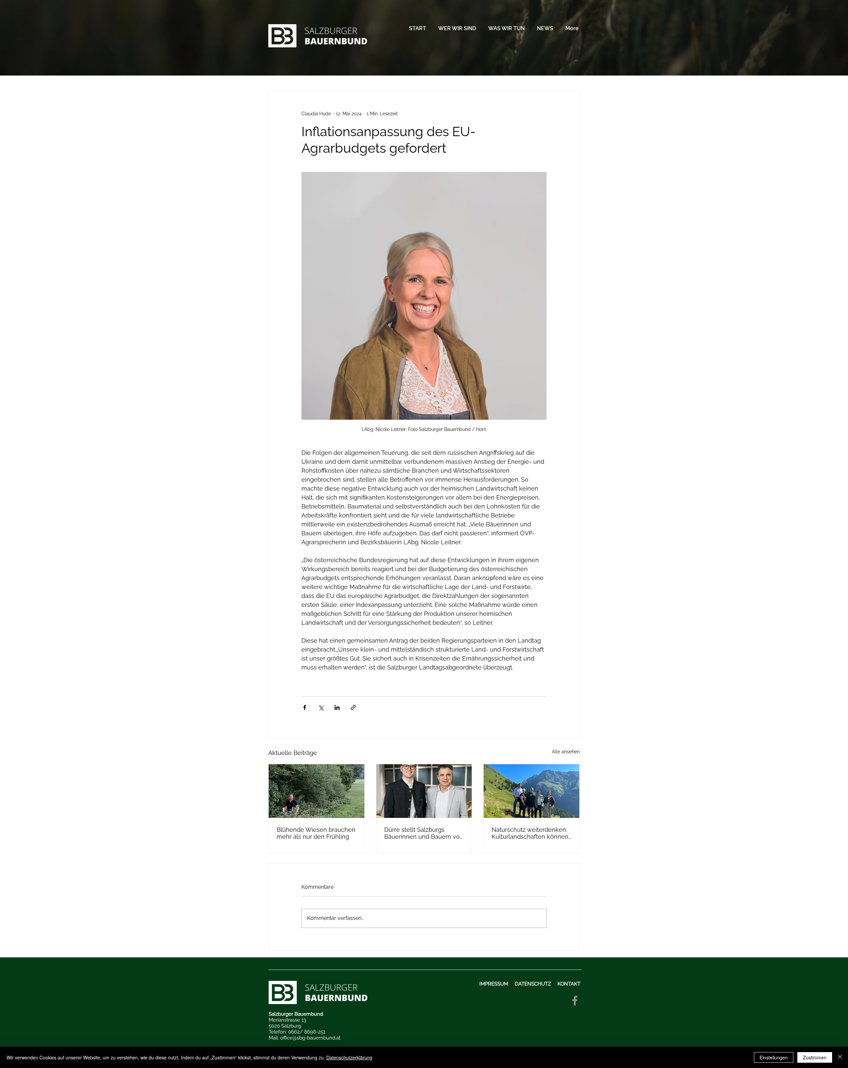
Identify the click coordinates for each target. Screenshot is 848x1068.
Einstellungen (774, 1057)
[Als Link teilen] (353, 707)
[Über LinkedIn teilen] (337, 707)
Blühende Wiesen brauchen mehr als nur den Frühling (316, 833)
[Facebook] (574, 1000)
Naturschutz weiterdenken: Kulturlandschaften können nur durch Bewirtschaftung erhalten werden (530, 833)
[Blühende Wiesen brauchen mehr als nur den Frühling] (316, 791)
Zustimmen (814, 1057)
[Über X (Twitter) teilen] (321, 707)
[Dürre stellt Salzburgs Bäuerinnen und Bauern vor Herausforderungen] (424, 791)
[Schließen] (840, 1057)
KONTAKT (569, 984)
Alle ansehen (566, 751)
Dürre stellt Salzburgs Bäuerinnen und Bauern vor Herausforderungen (423, 833)
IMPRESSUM (494, 984)
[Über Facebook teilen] (304, 707)
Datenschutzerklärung (349, 1057)
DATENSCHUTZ (533, 984)
